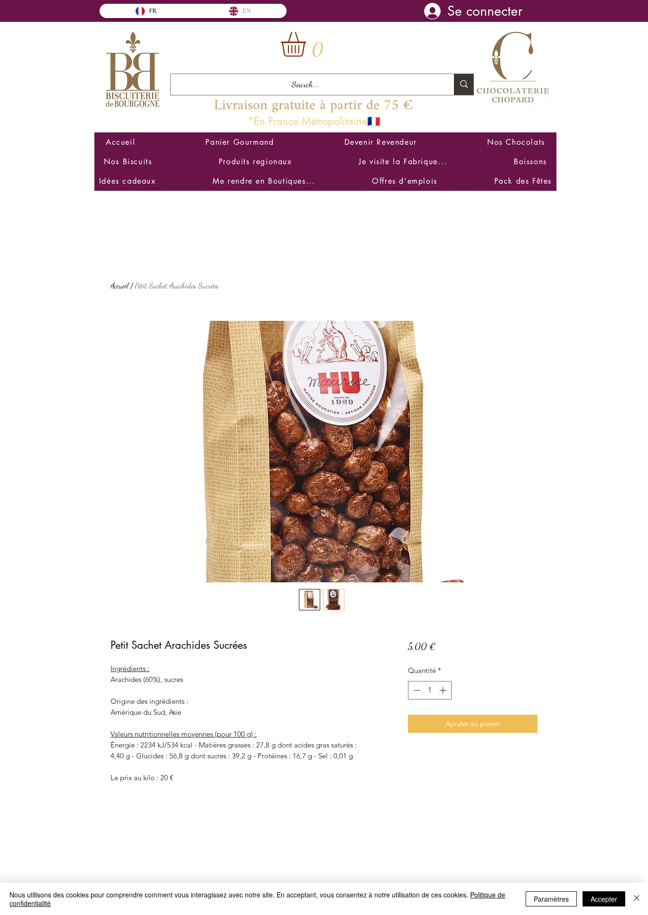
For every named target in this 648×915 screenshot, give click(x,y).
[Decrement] (415, 690)
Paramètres (551, 899)
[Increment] (443, 690)
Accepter (604, 899)
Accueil (120, 285)
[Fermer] (636, 898)
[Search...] (463, 84)
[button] (308, 44)
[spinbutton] (429, 690)
